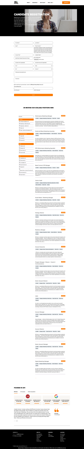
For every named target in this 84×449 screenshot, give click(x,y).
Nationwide (62, 441)
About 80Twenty (39, 435)
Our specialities (39, 434)
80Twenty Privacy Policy (35, 84)
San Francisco (23, 172)
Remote (22, 140)
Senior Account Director (41, 281)
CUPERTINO (23, 158)
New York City (23, 164)
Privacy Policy (39, 441)
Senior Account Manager (41, 344)
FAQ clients (50, 435)
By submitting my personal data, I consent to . (29, 84)
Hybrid (22, 135)
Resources (34, 2)
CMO (36, 296)
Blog (49, 434)
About (28, 2)
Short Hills (22, 174)
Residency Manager (40, 230)
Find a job (50, 2)
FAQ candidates (51, 436)
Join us (38, 438)
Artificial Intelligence (24, 121)
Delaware (22, 148)
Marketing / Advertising (25, 123)
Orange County (63, 438)
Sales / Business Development (26, 130)
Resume (37, 57)
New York (22, 152)
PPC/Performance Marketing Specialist (45, 148)
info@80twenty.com (20, 434)
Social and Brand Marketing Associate (44, 131)
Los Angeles (23, 162)
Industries (38, 437)
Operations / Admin (24, 125)
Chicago (61, 437)
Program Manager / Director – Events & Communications (45, 263)
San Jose (61, 439)
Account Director (39, 329)
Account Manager (39, 312)
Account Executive (40, 247)
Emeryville (22, 160)
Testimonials (39, 436)
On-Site (22, 138)
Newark (22, 166)
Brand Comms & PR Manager (42, 165)
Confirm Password (37, 90)
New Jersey (23, 150)
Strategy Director (39, 212)
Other (22, 128)
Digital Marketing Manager (42, 361)
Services (38, 439)
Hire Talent (42, 2)
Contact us (66, 2)
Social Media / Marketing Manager (44, 197)
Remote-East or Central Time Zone (26, 170)
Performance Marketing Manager (43, 116)
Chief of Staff (38, 180)
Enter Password (16, 90)
